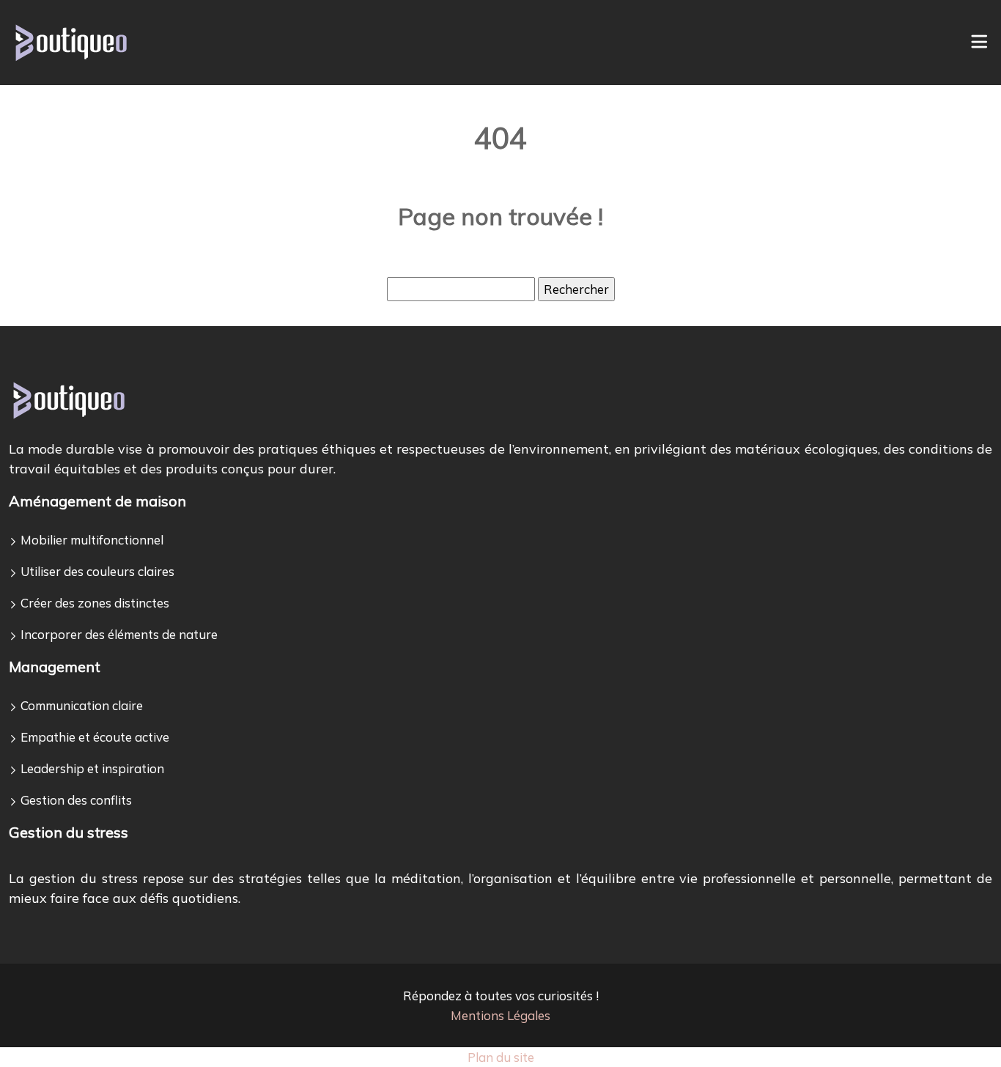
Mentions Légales (500, 1015)
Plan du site (501, 1057)
